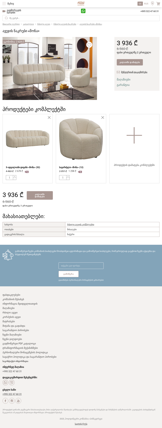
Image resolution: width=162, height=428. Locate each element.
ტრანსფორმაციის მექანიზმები (20, 348)
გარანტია (123, 84)
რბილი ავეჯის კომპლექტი (80, 224)
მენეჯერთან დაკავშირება (134, 72)
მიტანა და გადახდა (14, 325)
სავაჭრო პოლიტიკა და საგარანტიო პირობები (29, 356)
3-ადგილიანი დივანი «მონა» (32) (23, 167)
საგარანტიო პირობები (16, 330)
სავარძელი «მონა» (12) (71, 167)
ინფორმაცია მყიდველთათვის (20, 303)
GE (140, 3)
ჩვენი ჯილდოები (12, 339)
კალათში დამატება (130, 62)
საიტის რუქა (81, 424)
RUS (146, 3)
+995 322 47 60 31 (149, 11)
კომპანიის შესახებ (13, 299)
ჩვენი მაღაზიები (12, 334)
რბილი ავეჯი (10, 312)
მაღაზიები (123, 79)
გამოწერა (68, 274)
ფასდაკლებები (11, 294)
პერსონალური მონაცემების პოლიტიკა (25, 352)
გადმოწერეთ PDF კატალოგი (19, 343)
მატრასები (9, 321)
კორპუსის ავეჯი (12, 317)
